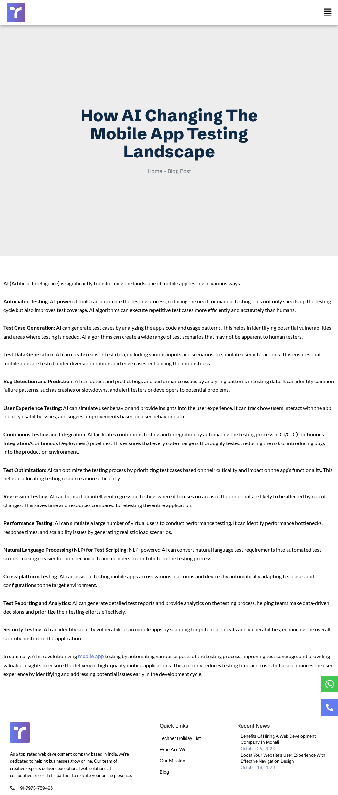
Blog (164, 772)
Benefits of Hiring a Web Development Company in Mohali (278, 739)
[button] (328, 12)
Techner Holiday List (180, 738)
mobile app (91, 656)
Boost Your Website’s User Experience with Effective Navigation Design (283, 758)
